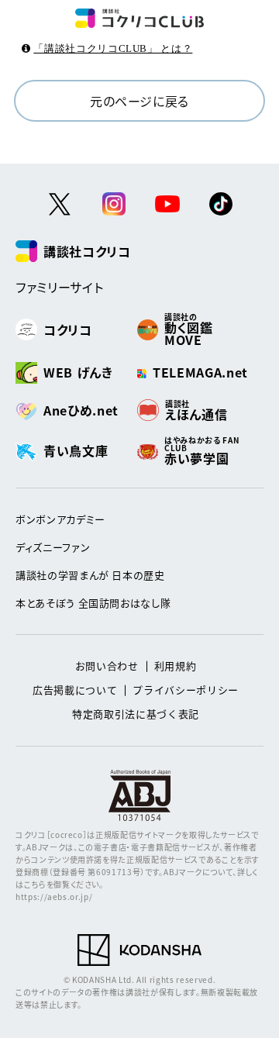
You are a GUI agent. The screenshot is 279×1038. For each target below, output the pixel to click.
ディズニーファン (53, 547)
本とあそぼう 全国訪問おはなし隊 (93, 602)
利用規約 (175, 665)
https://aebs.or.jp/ (54, 896)
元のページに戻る (139, 100)
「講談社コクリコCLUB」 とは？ (112, 48)
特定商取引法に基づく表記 (135, 713)
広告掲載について (75, 689)
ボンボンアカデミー (60, 519)
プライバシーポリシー (186, 689)
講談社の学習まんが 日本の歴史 (90, 574)
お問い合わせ (107, 665)
